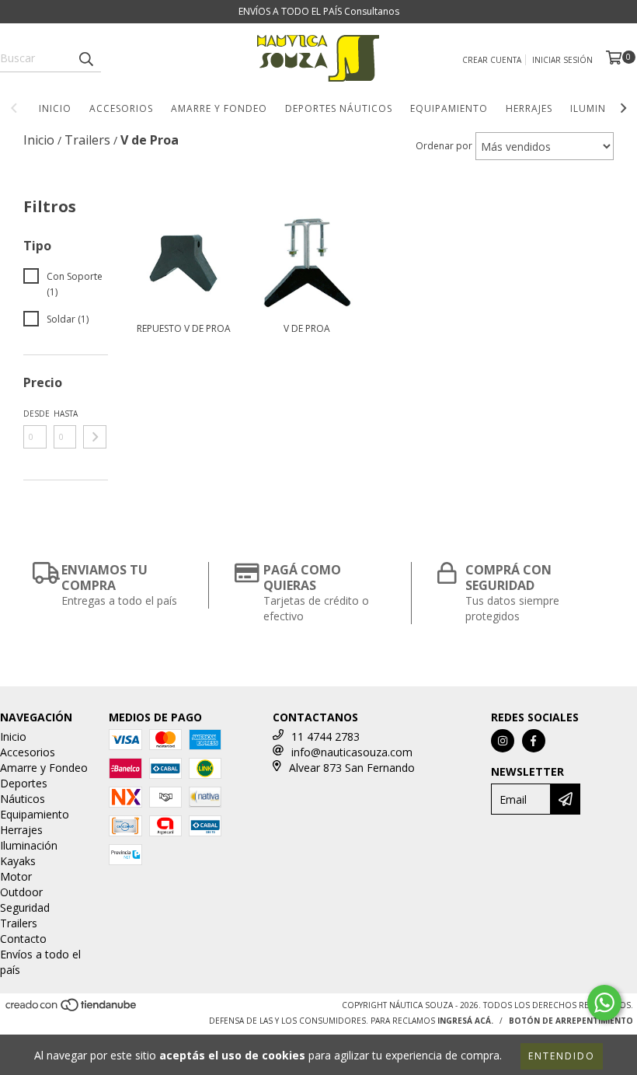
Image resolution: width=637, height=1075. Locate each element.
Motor (16, 876)
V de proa (307, 328)
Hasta (65, 413)
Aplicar (94, 436)
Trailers (18, 923)
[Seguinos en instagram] (502, 740)
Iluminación (28, 845)
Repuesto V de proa (184, 328)
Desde (35, 413)
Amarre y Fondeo (219, 108)
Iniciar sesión (562, 59)
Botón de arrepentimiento (571, 1020)
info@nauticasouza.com (351, 752)
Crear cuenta (491, 59)
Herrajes (529, 108)
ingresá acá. (465, 1020)
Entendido (561, 1056)
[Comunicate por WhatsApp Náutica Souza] (604, 1003)
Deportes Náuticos (338, 108)
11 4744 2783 (325, 736)
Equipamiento (449, 108)
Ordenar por (444, 145)
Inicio (55, 108)
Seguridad (25, 907)
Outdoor (21, 892)
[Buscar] (85, 58)
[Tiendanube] (72, 1008)
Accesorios (121, 108)
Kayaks (18, 860)
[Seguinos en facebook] (533, 740)
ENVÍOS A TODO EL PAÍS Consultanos (318, 11)
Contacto (23, 938)
